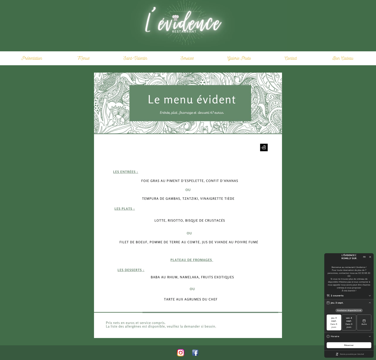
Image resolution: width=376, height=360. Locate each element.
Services (187, 58)
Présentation (31, 58)
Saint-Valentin (135, 58)
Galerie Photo (239, 58)
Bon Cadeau (342, 58)
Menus (84, 58)
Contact (291, 58)
